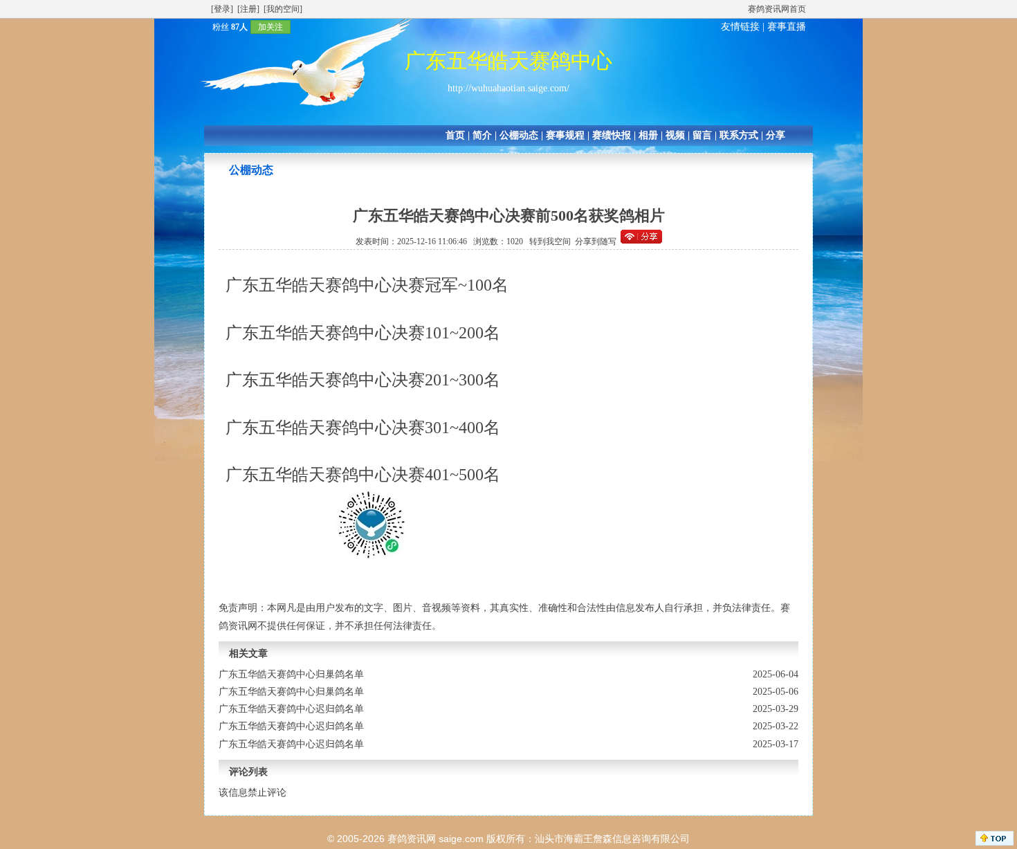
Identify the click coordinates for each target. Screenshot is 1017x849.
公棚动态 (519, 135)
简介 (482, 135)
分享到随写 (595, 241)
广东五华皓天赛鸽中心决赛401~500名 (363, 475)
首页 (455, 135)
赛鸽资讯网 (411, 838)
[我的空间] (283, 9)
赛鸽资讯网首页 (777, 9)
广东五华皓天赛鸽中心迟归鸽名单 (291, 709)
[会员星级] (207, 26)
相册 (648, 135)
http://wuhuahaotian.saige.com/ (508, 88)
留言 (702, 135)
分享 (775, 135)
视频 (675, 135)
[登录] (222, 9)
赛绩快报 (611, 135)
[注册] (248, 9)
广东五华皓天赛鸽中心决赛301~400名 (363, 428)
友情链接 (740, 26)
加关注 (270, 27)
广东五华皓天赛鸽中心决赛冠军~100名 (367, 285)
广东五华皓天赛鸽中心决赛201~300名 (363, 380)
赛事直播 (786, 26)
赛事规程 (565, 135)
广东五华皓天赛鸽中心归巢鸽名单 (291, 674)
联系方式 (739, 135)
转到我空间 (550, 241)
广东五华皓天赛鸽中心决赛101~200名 (363, 333)
